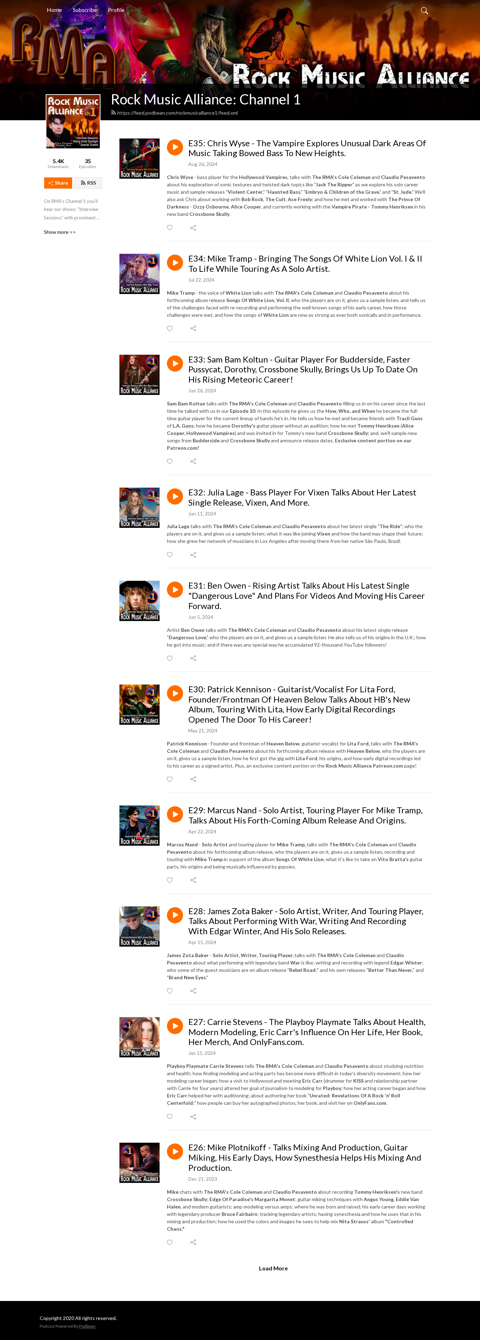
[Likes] (170, 227)
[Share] (194, 227)
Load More (273, 1268)
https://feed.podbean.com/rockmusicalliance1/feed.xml (177, 113)
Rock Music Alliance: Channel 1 (206, 99)
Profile (116, 9)
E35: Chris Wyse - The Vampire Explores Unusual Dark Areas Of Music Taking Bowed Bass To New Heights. (307, 148)
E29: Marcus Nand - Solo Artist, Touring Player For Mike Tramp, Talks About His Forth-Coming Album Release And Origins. (305, 815)
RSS (91, 183)
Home (54, 9)
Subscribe (85, 9)
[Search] (424, 10)
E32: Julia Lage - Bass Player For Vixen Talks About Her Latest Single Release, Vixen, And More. (302, 497)
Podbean (87, 1326)
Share (61, 183)
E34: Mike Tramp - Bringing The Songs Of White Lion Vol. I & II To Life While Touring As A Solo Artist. (305, 264)
